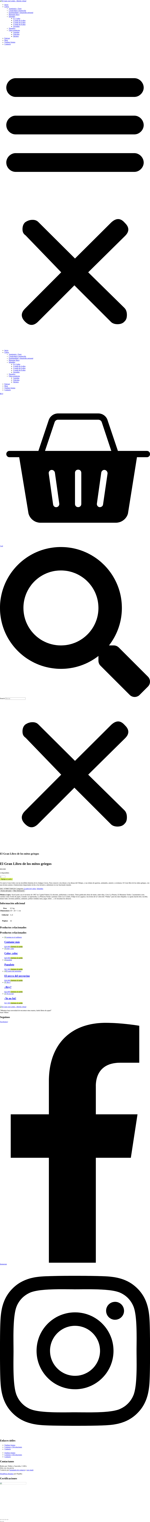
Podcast (7, 38)
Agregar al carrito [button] (16, 947)
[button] (75, 197)
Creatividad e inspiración (17, 11)
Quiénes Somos (9, 42)
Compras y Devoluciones (13, 1447)
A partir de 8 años (19, 24)
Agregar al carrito (6, 879)
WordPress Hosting (6, 1474)
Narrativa (12, 28)
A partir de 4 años (19, 20)
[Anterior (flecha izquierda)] (1, 1521)
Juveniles (16, 26)
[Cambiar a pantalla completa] (3, 1519)
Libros (6, 7)
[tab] (6, 891)
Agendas (16, 32)
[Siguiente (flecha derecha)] (3, 1521)
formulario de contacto (17, 1470)
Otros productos (14, 30)
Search (2, 698)
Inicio (6, 5)
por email (30, 1470)
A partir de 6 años (19, 22)
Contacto (7, 44)
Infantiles (12, 16)
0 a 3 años (16, 18)
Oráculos (16, 34)
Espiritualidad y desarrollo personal (21, 13)
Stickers (16, 36)
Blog (6, 40)
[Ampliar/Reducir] (1, 1519)
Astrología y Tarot (15, 9)
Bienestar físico (14, 14)
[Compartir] (5, 1519)
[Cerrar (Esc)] (7, 1519)
